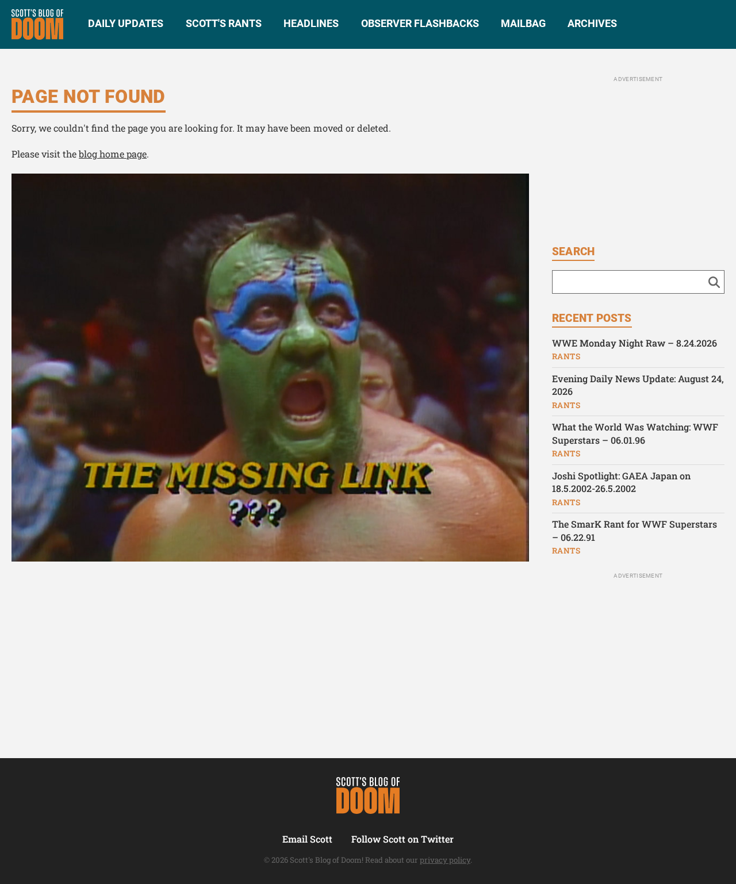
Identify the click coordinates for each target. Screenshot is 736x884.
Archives (592, 23)
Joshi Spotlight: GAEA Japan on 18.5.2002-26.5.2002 (621, 482)
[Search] (714, 281)
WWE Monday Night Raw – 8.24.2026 (634, 343)
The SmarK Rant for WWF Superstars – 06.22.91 (634, 530)
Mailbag (523, 23)
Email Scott (307, 839)
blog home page (113, 154)
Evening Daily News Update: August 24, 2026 (638, 385)
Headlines (311, 23)
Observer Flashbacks (420, 23)
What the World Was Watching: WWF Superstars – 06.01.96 (635, 433)
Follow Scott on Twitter (402, 839)
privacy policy (445, 860)
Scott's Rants (224, 23)
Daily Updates (125, 23)
